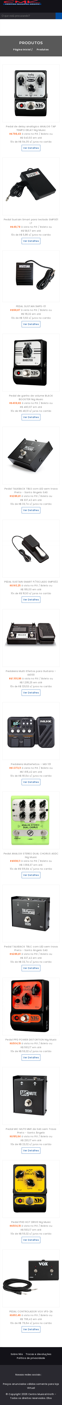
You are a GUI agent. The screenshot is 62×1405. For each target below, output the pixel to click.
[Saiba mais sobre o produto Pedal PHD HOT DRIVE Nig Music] (31, 1215)
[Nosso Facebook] (43, 1374)
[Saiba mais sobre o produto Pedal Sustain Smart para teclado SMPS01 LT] (31, 213)
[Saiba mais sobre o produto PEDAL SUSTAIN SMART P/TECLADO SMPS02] (31, 575)
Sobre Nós (17, 1354)
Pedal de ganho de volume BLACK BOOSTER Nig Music (31, 397)
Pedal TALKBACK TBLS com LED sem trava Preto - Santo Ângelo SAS (31, 490)
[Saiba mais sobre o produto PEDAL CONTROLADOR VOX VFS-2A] (31, 1305)
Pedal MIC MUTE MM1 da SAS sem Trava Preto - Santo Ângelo (31, 1130)
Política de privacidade (31, 1358)
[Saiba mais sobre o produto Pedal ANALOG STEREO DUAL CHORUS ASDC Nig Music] (31, 847)
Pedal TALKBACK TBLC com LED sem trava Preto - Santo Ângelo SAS (31, 948)
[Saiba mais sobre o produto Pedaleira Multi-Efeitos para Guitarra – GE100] (31, 664)
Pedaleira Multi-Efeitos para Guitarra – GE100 (31, 672)
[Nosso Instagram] (46, 1374)
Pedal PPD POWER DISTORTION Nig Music (31, 1039)
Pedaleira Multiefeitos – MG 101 (31, 764)
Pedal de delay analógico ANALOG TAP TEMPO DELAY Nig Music (31, 128)
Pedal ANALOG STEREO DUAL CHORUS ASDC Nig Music (31, 855)
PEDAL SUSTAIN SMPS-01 (31, 306)
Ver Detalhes (31, 148)
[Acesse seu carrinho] (48, 28)
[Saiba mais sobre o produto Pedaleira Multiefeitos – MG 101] (31, 757)
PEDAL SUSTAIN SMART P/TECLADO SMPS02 (31, 581)
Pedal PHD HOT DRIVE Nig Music (31, 1222)
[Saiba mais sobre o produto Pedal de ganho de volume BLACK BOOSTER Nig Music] (31, 389)
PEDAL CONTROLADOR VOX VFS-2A (31, 1311)
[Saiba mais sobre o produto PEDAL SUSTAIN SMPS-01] (31, 300)
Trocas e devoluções (38, 1354)
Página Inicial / (23, 49)
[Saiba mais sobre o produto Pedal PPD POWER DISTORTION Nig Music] (31, 1033)
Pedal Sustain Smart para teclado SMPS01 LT (31, 221)
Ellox (49, 1398)
